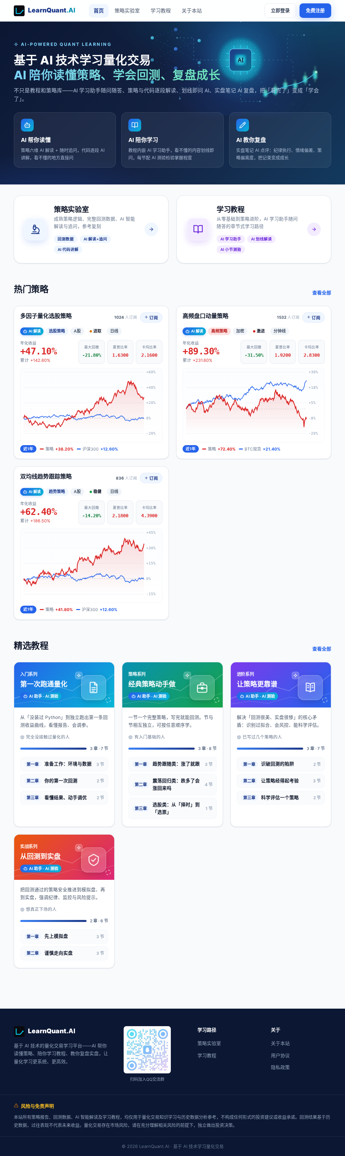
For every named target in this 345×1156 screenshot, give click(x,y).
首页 (99, 10)
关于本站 (192, 10)
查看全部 (321, 292)
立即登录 (280, 10)
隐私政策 (280, 1067)
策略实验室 (127, 10)
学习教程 (161, 10)
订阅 (153, 317)
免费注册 (315, 10)
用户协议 (280, 1055)
